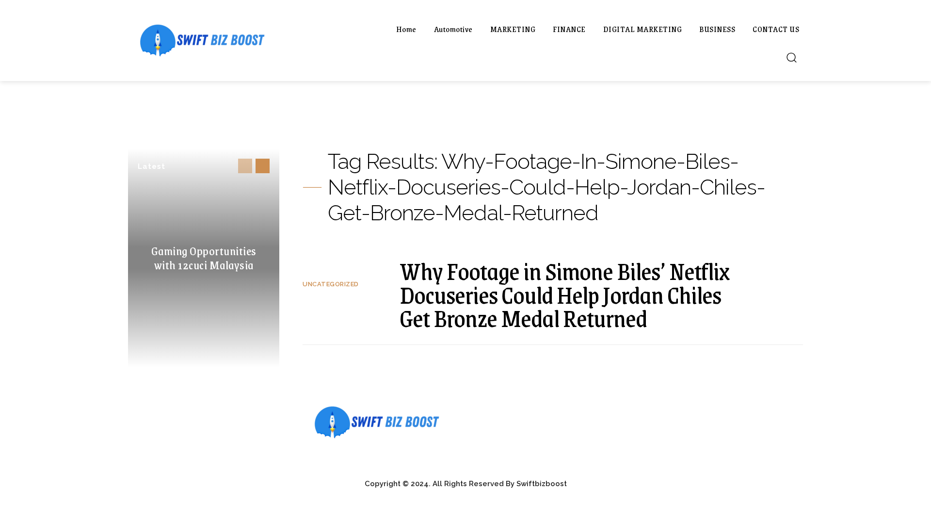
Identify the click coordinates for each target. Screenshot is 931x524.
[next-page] (263, 166)
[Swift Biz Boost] (232, 40)
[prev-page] (245, 166)
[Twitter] (667, 417)
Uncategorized (331, 284)
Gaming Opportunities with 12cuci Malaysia (204, 257)
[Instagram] (646, 417)
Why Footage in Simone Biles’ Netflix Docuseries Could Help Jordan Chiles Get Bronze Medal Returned (564, 294)
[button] (791, 57)
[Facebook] (624, 417)
